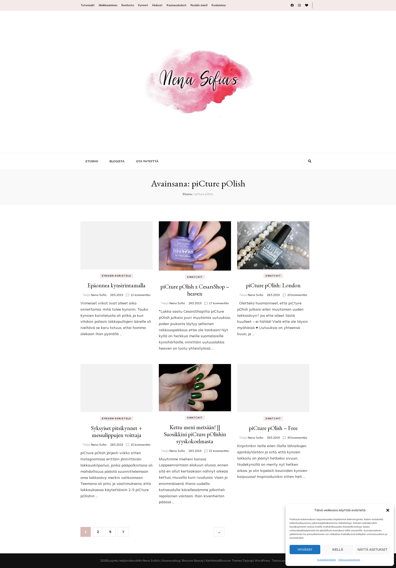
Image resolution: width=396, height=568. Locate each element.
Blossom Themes (230, 560)
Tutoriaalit (87, 5)
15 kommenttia (140, 445)
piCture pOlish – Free (273, 428)
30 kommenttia (297, 438)
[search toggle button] (309, 161)
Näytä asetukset (372, 550)
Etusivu (92, 161)
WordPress (262, 560)
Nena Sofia (98, 295)
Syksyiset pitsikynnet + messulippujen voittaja (116, 431)
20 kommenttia (297, 295)
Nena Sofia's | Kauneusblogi (161, 560)
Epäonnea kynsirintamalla (116, 285)
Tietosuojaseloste (349, 559)
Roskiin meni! (199, 5)
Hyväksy (305, 550)
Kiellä (337, 550)
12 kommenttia (140, 295)
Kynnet (143, 5)
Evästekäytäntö (326, 559)
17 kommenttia (219, 303)
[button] (388, 510)
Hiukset (157, 5)
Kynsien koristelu (116, 275)
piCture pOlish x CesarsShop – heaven (194, 290)
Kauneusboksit (176, 5)
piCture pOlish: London (273, 285)
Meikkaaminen (108, 5)
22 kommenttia (219, 451)
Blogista (117, 161)
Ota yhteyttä (147, 161)
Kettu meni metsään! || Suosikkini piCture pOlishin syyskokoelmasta (195, 434)
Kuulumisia (219, 5)
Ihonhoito (127, 5)
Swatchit (195, 277)
